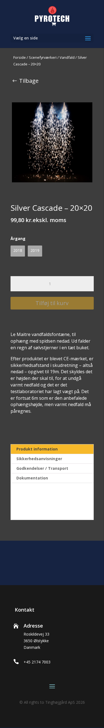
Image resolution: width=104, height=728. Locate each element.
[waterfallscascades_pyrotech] (52, 142)
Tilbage (29, 80)
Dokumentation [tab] (32, 478)
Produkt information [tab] (37, 449)
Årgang (18, 238)
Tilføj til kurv (52, 303)
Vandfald (67, 57)
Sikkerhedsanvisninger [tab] (39, 458)
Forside (19, 57)
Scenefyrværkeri (43, 57)
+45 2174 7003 (37, 662)
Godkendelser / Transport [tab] (42, 468)
